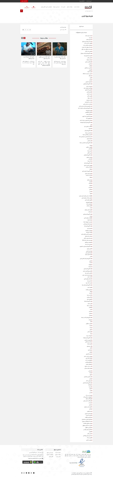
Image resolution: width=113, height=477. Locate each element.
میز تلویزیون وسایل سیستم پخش (85, 106)
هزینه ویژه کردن (87, 16)
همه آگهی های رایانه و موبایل (86, 53)
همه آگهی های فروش (88, 155)
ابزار (91, 125)
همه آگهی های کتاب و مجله (86, 317)
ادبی (91, 309)
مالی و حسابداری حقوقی (87, 425)
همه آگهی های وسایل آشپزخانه (86, 122)
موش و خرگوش (89, 323)
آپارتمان (90, 149)
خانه (92, 11)
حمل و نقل (89, 57)
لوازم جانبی (89, 331)
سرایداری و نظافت (88, 417)
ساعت (90, 262)
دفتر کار (90, 403)
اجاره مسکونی (89, 157)
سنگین (90, 189)
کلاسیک (90, 183)
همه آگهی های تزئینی (88, 268)
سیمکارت (90, 212)
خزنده (90, 325)
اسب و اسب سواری (88, 366)
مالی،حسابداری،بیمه (88, 55)
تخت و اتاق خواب (88, 102)
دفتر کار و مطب (89, 167)
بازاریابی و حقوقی (88, 427)
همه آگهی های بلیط (88, 301)
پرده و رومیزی (89, 100)
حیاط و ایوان (89, 138)
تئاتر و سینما (89, 295)
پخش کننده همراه (88, 236)
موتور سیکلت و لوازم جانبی (87, 198)
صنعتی (90, 405)
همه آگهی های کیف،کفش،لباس (86, 258)
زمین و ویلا (89, 151)
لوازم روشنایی (89, 92)
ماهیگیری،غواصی (88, 362)
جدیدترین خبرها (56, 7)
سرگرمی (90, 64)
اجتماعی (90, 371)
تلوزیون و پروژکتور (88, 242)
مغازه (91, 169)
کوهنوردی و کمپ (88, 360)
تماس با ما (63, 7)
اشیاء (91, 390)
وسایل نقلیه (89, 180)
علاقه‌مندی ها (82, 1)
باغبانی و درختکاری (88, 68)
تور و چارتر (90, 303)
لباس (91, 256)
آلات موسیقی (89, 346)
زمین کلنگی (89, 153)
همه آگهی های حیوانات (87, 338)
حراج (91, 374)
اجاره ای (90, 187)
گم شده (90, 387)
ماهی (91, 329)
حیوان (90, 388)
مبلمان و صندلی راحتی (87, 104)
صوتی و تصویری (88, 230)
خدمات (90, 37)
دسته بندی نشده (88, 35)
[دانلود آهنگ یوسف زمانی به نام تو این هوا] (60, 48)
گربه (91, 321)
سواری (90, 185)
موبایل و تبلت (89, 204)
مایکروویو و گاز (89, 118)
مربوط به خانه (89, 86)
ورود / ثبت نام (89, 1)
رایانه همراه (90, 220)
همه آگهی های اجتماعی (87, 383)
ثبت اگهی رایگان (26, 7)
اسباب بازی (90, 277)
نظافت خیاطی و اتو (88, 126)
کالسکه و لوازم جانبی (88, 279)
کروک (91, 193)
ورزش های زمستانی (88, 368)
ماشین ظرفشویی (88, 112)
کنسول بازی (89, 228)
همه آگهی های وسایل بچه (87, 285)
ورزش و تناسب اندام (88, 356)
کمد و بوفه (90, 98)
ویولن (90, 352)
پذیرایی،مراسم (89, 39)
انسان (90, 392)
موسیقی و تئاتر (89, 381)
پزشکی (90, 409)
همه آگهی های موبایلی (87, 214)
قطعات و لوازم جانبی (88, 218)
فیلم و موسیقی (89, 232)
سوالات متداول (69, 7)
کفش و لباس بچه (88, 273)
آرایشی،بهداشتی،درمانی (87, 271)
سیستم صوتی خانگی (88, 238)
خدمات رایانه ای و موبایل (87, 41)
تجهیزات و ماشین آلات (87, 397)
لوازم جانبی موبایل (88, 210)
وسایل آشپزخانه (89, 110)
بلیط (91, 291)
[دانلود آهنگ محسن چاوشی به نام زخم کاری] (44, 48)
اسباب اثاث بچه (89, 283)
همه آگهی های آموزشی (87, 84)
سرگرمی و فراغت (89, 289)
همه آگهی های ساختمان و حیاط (86, 142)
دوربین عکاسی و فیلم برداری (86, 234)
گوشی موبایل (89, 205)
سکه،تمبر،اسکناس (88, 342)
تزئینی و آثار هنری (88, 90)
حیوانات (90, 320)
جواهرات (90, 264)
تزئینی (90, 261)
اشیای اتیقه (89, 344)
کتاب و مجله (89, 305)
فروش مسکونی (89, 147)
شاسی (90, 191)
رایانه (91, 216)
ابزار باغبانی (89, 140)
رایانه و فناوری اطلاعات (87, 423)
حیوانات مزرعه (89, 335)
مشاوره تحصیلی (89, 82)
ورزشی (90, 79)
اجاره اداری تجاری (88, 173)
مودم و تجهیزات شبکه (87, 222)
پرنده (91, 327)
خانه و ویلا (90, 161)
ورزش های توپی (89, 358)
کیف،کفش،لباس (89, 253)
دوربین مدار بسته (88, 244)
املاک (91, 145)
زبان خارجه (89, 71)
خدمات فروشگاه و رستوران (87, 421)
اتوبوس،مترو (89, 299)
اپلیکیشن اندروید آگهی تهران (46, 7)
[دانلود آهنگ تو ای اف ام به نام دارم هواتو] (28, 48)
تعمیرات (90, 128)
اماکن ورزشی (89, 297)
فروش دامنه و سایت (88, 43)
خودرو (90, 181)
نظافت (90, 66)
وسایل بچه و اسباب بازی (87, 275)
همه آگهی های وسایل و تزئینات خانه (85, 108)
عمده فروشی (89, 411)
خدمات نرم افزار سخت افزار (87, 49)
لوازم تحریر (89, 287)
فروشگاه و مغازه (89, 398)
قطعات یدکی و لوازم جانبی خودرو (85, 196)
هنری (91, 77)
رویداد (90, 372)
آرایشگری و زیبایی (88, 62)
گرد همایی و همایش (88, 376)
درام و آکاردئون (89, 354)
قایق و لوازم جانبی (88, 200)
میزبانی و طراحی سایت (87, 45)
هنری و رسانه (89, 437)
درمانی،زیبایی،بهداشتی (87, 435)
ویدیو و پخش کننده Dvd (87, 240)
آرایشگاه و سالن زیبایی (87, 400)
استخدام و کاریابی (88, 413)
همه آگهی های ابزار (88, 130)
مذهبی (90, 313)
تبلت (91, 207)
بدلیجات (90, 266)
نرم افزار (90, 75)
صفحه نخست (76, 7)
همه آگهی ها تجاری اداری (87, 171)
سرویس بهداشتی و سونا (87, 134)
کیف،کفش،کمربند (88, 254)
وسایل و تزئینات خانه (88, 88)
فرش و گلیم (89, 96)
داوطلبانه (90, 385)
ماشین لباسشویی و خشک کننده (86, 120)
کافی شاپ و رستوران (88, 407)
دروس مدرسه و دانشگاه (87, 73)
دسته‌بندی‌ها (34, 7)
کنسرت (90, 293)
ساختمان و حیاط (88, 133)
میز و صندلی (89, 94)
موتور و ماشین (89, 440)
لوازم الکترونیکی (89, 202)
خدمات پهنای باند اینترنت (87, 47)
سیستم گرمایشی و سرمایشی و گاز (85, 136)
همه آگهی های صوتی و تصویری (86, 246)
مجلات (90, 315)
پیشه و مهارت (89, 59)
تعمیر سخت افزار (88, 51)
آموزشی (90, 70)
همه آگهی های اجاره (88, 163)
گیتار (91, 348)
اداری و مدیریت (89, 415)
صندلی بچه (89, 281)
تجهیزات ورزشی (89, 364)
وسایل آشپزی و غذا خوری (87, 116)
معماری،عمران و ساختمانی (87, 419)
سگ (91, 333)
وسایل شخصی (89, 251)
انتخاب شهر (24, 1)
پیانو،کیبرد (90, 350)
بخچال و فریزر (89, 114)
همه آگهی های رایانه (88, 226)
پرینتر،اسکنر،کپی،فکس (87, 224)
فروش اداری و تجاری (88, 165)
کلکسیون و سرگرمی (88, 340)
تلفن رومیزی (89, 248)
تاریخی (90, 311)
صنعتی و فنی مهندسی (87, 429)
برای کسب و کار (89, 395)
